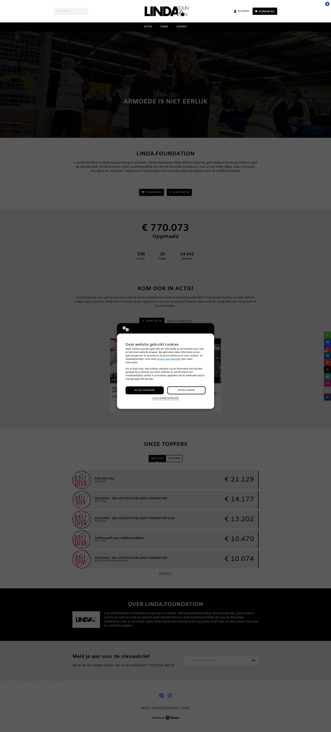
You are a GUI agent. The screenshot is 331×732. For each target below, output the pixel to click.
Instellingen (186, 390)
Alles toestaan (144, 390)
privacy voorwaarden (168, 359)
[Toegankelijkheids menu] (327, 4)
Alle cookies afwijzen (166, 398)
